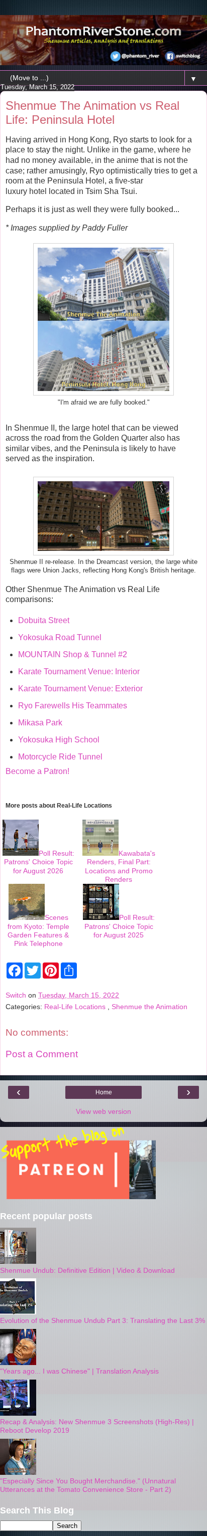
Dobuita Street (43, 620)
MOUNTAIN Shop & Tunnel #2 (72, 654)
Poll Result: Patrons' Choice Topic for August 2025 (119, 926)
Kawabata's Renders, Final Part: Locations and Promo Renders (120, 866)
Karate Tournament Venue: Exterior (80, 688)
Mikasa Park (40, 722)
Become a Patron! (37, 771)
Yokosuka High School (58, 739)
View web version (103, 1111)
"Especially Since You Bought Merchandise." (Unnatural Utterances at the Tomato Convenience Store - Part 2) (88, 1485)
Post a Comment (42, 1054)
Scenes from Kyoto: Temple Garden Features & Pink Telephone (38, 930)
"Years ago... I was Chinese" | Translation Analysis (79, 1371)
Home (103, 1092)
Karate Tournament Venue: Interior (79, 671)
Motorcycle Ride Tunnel (60, 756)
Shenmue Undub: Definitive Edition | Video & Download (87, 1270)
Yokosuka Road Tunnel (59, 637)
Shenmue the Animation (149, 1007)
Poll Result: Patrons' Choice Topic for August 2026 (39, 862)
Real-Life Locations (76, 1007)
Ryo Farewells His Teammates (72, 705)
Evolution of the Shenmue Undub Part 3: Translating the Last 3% (102, 1320)
